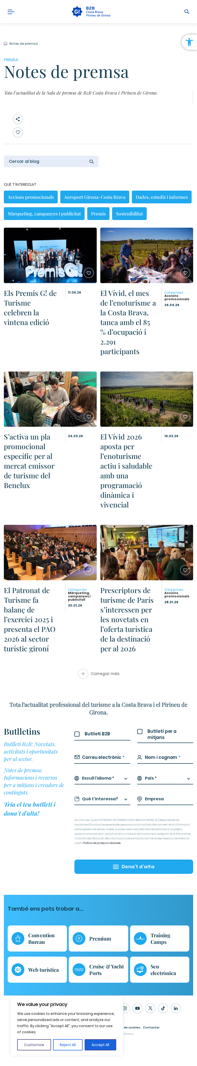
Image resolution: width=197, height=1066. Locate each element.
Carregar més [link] (105, 673)
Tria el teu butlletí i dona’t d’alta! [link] (29, 808)
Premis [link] (98, 214)
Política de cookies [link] (126, 1027)
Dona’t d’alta (138, 866)
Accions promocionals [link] (31, 197)
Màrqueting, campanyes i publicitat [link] (44, 214)
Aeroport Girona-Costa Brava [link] (94, 197)
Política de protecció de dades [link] (102, 843)
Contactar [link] (151, 1027)
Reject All (68, 1044)
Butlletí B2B (97, 734)
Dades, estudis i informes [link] (162, 197)
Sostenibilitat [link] (129, 214)
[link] (189, 42)
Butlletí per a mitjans (161, 734)
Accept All (100, 1044)
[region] (66, 1026)
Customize (34, 1044)
